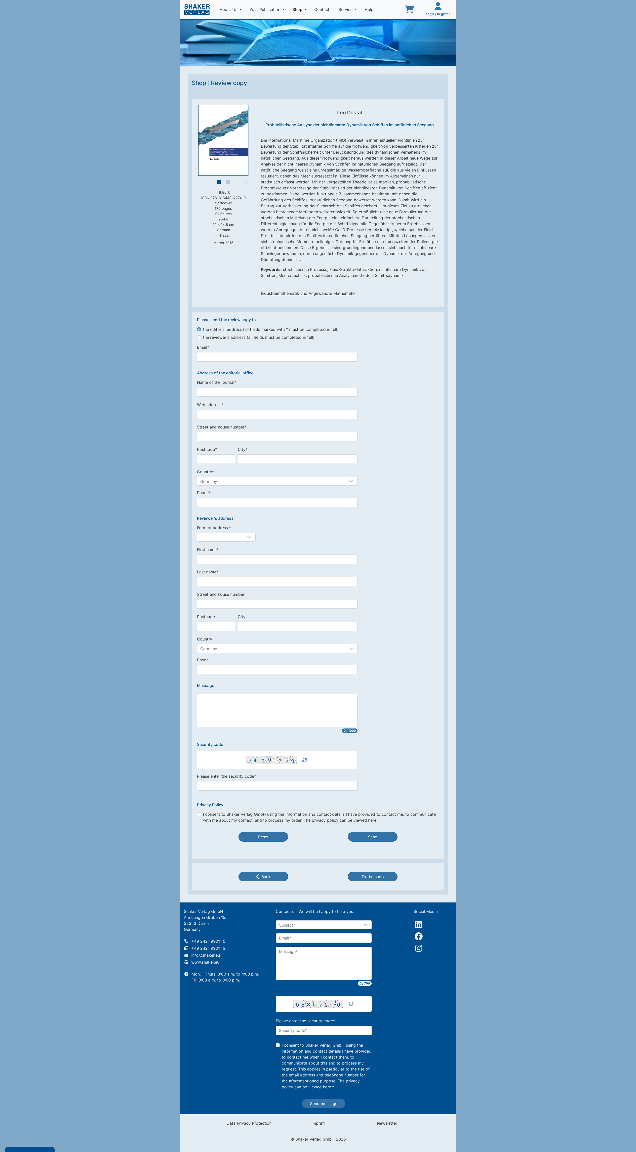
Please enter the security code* (226, 776)
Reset (263, 836)
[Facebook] (419, 936)
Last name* (207, 571)
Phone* (204, 492)
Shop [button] (300, 9)
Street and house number (220, 594)
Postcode (206, 616)
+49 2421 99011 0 (208, 941)
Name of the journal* (216, 382)
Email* (203, 347)
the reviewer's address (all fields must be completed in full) (259, 337)
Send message (323, 1103)
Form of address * (214, 527)
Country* (205, 471)
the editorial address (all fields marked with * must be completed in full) (271, 329)
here (372, 820)
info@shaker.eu (205, 955)
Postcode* (207, 449)
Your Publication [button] (265, 9)
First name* (208, 549)
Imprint (318, 1123)
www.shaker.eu (205, 962)
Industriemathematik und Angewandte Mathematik (308, 293)
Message (205, 685)
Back (266, 876)
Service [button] (346, 9)
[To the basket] (409, 9)
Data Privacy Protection (249, 1123)
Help (370, 9)
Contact (322, 9)
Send (372, 836)
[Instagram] (419, 948)
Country (204, 639)
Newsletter (387, 1123)
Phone (203, 659)
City (241, 616)
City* (242, 449)
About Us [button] (229, 9)
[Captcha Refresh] (305, 760)
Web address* (210, 404)
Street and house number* (221, 427)
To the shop (372, 876)
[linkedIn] (419, 924)
